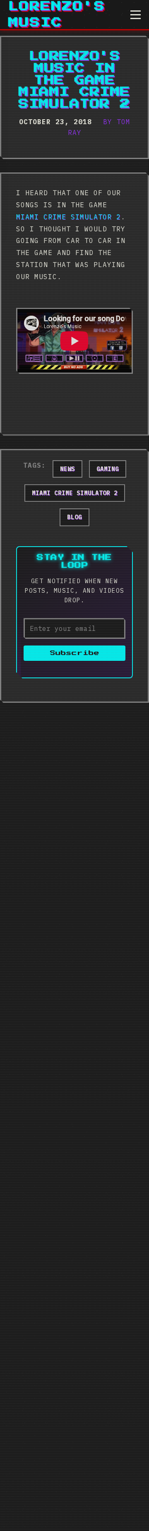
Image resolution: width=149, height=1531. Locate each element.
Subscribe (74, 653)
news (67, 469)
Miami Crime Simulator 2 (68, 217)
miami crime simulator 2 (75, 493)
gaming (107, 469)
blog (74, 517)
